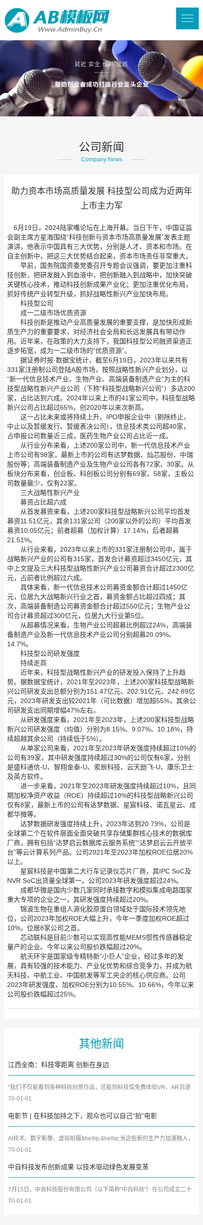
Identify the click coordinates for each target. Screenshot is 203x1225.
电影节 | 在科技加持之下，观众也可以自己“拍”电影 (82, 1115)
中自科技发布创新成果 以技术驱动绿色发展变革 (78, 1167)
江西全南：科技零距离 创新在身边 (58, 1064)
